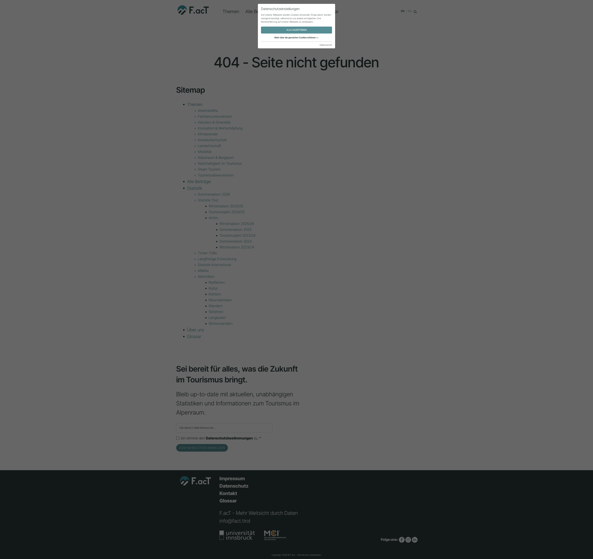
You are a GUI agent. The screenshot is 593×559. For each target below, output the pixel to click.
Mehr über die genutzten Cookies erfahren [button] (295, 37)
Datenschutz (326, 45)
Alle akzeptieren (296, 29)
